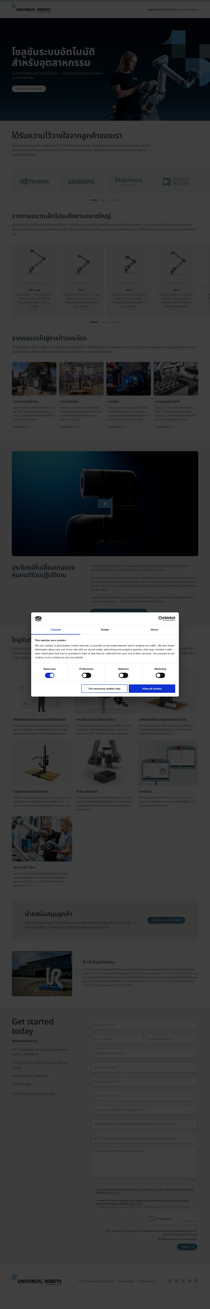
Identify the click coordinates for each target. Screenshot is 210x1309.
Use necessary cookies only (104, 688)
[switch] (86, 675)
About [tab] (154, 629)
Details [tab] (105, 629)
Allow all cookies (152, 688)
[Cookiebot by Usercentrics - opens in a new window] (161, 618)
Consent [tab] (56, 629)
